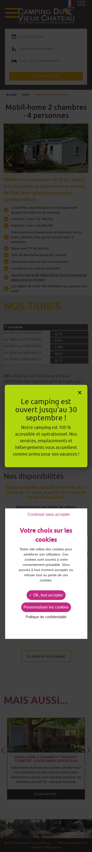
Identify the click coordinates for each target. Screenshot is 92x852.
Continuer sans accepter (48, 514)
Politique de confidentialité (46, 617)
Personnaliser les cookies (46, 607)
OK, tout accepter (47, 595)
